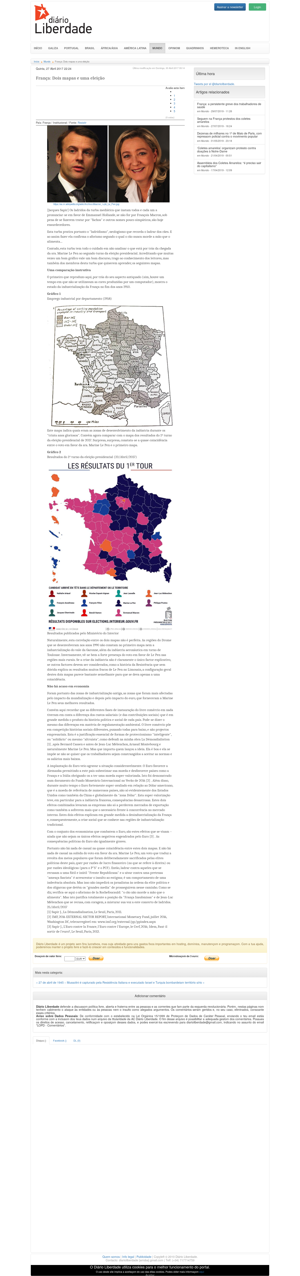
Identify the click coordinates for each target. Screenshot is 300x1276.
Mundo (158, 48)
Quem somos (111, 1257)
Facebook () (60, 1040)
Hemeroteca (219, 48)
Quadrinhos (195, 48)
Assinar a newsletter (230, 7)
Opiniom (174, 48)
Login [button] (257, 7)
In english (242, 48)
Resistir (82, 122)
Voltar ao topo (288, 1268)
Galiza (53, 48)
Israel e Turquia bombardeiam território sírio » (174, 982)
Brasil (90, 48)
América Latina (135, 48)
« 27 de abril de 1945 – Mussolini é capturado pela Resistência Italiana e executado (90, 982)
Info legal (128, 1257)
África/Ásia (109, 48)
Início (38, 48)
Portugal (71, 48)
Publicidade (144, 1257)
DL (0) (76, 1040)
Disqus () (41, 1040)
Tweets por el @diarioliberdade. (214, 84)
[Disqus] (150, 1095)
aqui (201, 1271)
